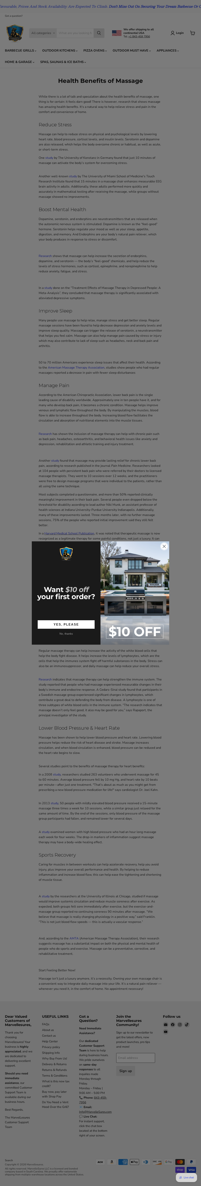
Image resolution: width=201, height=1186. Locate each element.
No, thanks (66, 633)
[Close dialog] (164, 546)
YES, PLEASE (66, 624)
